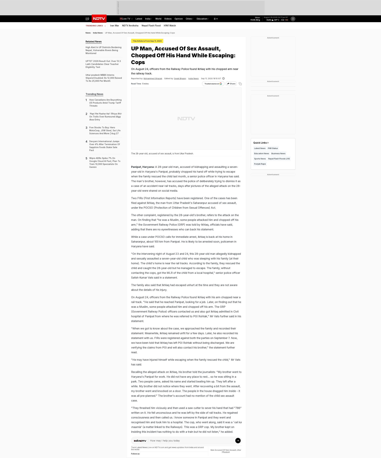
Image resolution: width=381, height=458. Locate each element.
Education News (261, 153)
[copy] (240, 83)
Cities (189, 18)
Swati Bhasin (180, 78)
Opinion (179, 18)
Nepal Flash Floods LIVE (279, 158)
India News (193, 78)
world (136, 449)
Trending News (94, 94)
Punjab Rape (260, 164)
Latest (139, 18)
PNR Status (273, 148)
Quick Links (260, 142)
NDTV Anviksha (130, 25)
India (147, 18)
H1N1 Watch (170, 25)
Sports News (260, 158)
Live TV (126, 18)
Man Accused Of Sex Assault (223, 450)
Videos (168, 18)
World (158, 18)
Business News (278, 153)
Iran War (114, 25)
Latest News (260, 148)
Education (202, 18)
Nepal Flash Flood (151, 25)
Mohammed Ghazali (153, 78)
